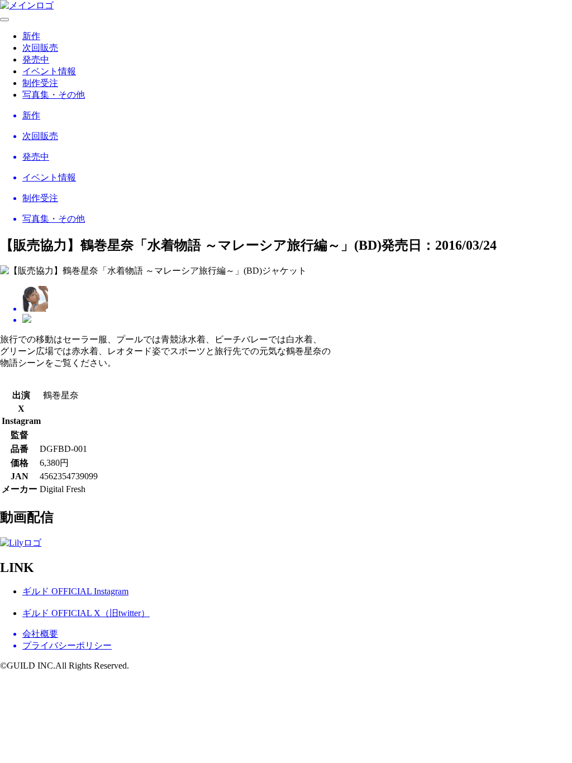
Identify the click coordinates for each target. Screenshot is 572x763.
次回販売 (40, 48)
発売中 (35, 59)
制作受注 (40, 83)
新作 (31, 36)
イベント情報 (49, 71)
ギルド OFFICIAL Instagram (75, 591)
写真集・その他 (53, 94)
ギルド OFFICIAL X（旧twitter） (86, 613)
